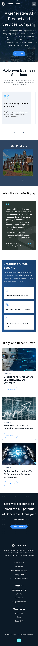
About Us (19, 613)
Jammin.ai (19, 598)
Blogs (19, 617)
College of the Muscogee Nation (19, 215)
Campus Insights (19, 590)
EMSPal (19, 594)
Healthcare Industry (19, 570)
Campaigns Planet (19, 601)
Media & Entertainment (19, 578)
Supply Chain (19, 574)
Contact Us (19, 621)
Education (19, 566)
